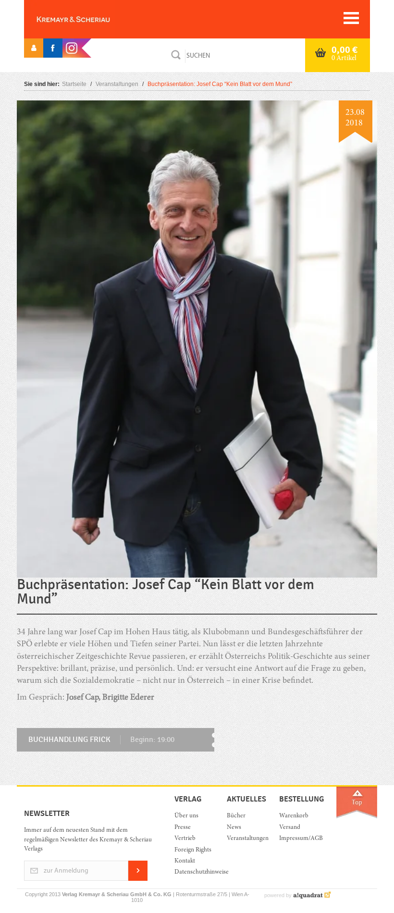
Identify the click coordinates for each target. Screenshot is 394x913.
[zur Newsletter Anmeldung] (138, 879)
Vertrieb (185, 839)
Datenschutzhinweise (193, 872)
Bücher (236, 816)
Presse (182, 828)
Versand (289, 828)
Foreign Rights (192, 850)
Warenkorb (293, 816)
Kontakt (184, 861)
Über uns (186, 816)
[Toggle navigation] (351, 18)
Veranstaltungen (117, 84)
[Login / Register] (33, 48)
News (234, 828)
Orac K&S (89, 19)
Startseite (74, 84)
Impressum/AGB (298, 839)
